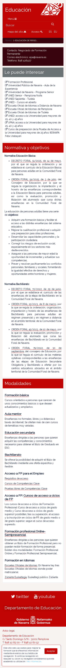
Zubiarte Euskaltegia (16, 577)
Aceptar (51, 651)
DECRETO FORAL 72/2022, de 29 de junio (36, 289)
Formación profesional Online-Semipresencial (25, 533)
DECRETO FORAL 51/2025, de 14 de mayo (36, 160)
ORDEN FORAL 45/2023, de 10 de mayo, (34, 329)
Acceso (35, 31)
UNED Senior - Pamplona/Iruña (25, 95)
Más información (33, 661)
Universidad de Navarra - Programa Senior (31, 92)
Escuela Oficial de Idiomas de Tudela (28, 112)
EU (55, 31)
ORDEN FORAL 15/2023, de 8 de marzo (33, 304)
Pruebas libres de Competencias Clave (26, 488)
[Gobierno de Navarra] (33, 619)
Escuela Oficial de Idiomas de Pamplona (30, 109)
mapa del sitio (16, 31)
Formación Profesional (20, 82)
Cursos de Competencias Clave (22, 483)
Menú (11, 19)
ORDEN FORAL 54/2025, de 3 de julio (33, 179)
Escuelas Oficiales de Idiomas (21, 565)
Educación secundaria (20, 432)
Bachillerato (13, 454)
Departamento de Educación (33, 607)
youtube (46, 596)
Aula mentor (13, 414)
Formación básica (17, 395)
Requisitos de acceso (16, 478)
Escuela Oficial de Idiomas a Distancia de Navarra (34, 105)
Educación (18, 9)
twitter (22, 596)
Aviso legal (9, 630)
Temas (8, 40)
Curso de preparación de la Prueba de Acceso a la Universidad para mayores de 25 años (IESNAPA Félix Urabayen (33, 132)
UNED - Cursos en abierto (22, 102)
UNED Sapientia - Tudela (21, 99)
